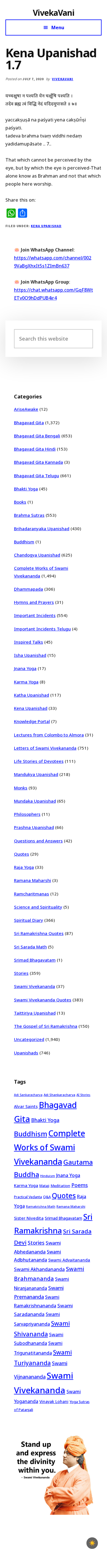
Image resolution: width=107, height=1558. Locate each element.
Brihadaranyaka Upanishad (41, 528)
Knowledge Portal (32, 721)
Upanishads (26, 1053)
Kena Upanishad (46, 226)
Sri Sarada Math (30, 947)
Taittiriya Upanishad (35, 1013)
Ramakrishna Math (40, 1207)
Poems (79, 1185)
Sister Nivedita (29, 1218)
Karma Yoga (26, 682)
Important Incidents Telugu (42, 629)
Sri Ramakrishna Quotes (39, 933)
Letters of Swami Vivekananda (45, 748)
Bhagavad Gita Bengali (37, 436)
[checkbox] (92, 1543)
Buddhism (24, 542)
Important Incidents (35, 615)
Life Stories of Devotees (39, 761)
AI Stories (83, 1095)
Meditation (60, 1185)
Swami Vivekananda (34, 986)
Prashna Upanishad (34, 827)
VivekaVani (53, 12)
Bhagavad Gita (29, 422)
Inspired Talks (28, 642)
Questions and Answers (38, 841)
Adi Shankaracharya (59, 1095)
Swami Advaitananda (69, 1260)
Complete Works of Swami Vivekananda (49, 1147)
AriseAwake (26, 409)
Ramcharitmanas (31, 894)
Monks (20, 788)
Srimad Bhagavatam (35, 960)
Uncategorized (29, 1039)
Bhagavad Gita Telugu (36, 475)
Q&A (47, 1196)
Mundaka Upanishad (35, 801)
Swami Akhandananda (39, 1269)
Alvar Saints (26, 1106)
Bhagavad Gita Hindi (35, 449)
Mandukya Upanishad (36, 774)
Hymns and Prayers (34, 602)
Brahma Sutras (29, 515)
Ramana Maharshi (32, 880)
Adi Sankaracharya (28, 1095)
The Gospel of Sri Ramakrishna (45, 1026)
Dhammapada (28, 589)
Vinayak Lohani (53, 1401)
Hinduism (47, 1176)
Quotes (21, 854)
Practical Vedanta (28, 1196)
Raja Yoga (24, 867)
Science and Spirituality (38, 907)
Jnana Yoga (25, 668)
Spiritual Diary (28, 920)
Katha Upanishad (31, 695)
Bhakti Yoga (26, 489)
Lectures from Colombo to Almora (49, 735)
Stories (21, 973)
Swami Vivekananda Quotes (42, 1000)
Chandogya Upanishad (37, 555)
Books (20, 502)
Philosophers (27, 814)
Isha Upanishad (30, 655)
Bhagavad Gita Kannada (38, 462)
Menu (57, 27)
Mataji (44, 1185)
